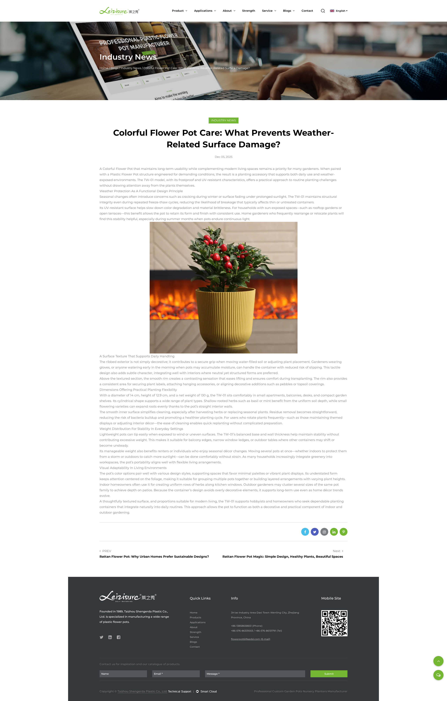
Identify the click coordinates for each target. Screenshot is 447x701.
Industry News (131, 68)
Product (178, 10)
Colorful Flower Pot (118, 169)
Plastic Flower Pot (123, 174)
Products (195, 617)
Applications (203, 10)
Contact (307, 10)
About (227, 10)
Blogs (287, 10)
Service (267, 10)
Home (104, 68)
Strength (248, 10)
